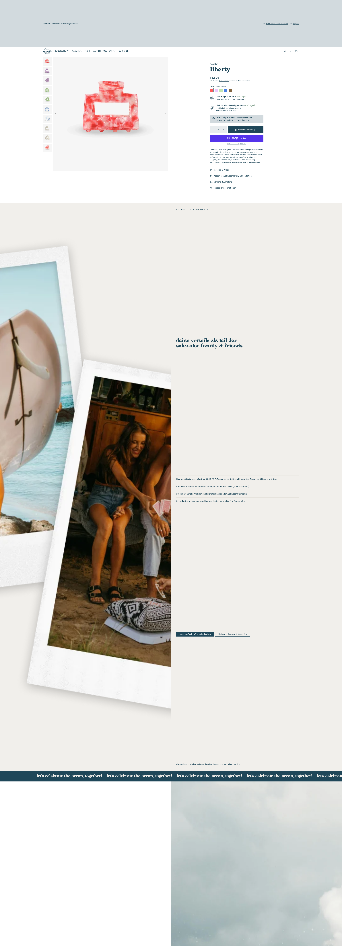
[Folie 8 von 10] (47, 128)
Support (296, 24)
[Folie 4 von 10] (47, 90)
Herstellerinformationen (225, 188)
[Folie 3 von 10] (47, 80)
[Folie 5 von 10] (47, 100)
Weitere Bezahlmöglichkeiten (236, 144)
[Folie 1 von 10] (47, 61)
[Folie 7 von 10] (47, 119)
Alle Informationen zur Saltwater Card (232, 634)
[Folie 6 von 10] (47, 109)
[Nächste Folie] (165, 114)
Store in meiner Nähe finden (277, 24)
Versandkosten (224, 81)
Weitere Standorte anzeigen (227, 110)
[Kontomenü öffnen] (290, 51)
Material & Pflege (221, 170)
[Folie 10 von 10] (47, 148)
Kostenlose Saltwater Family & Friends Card (233, 176)
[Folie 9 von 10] (47, 138)
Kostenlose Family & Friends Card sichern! (233, 120)
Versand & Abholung (223, 182)
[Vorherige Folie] (55, 114)
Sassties (214, 64)
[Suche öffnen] (285, 51)
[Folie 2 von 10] (47, 71)
